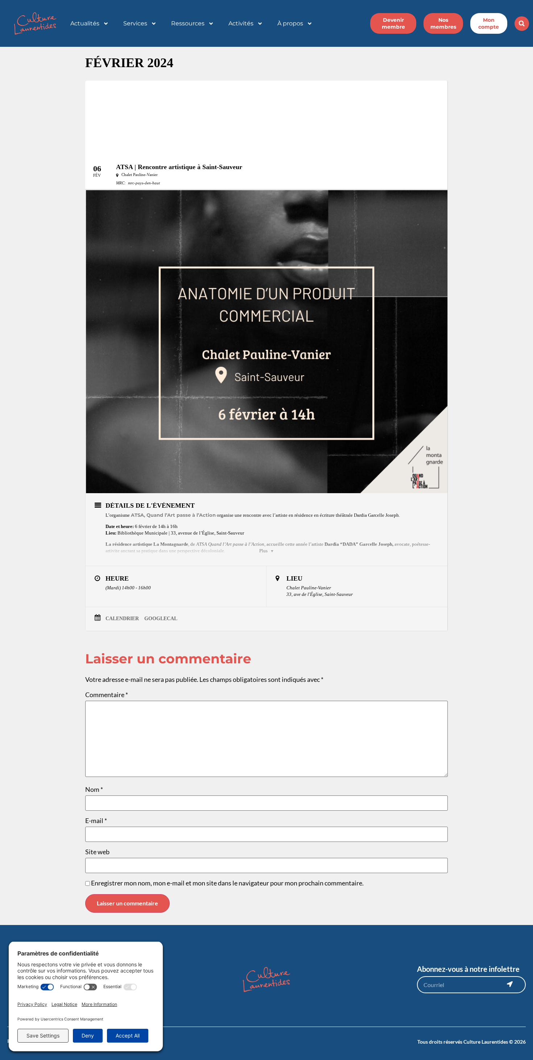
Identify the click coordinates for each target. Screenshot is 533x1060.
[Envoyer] (510, 984)
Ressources (187, 23)
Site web (97, 851)
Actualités (84, 23)
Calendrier (122, 618)
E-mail (96, 820)
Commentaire (106, 694)
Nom (94, 789)
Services (135, 23)
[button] (522, 23)
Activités (240, 23)
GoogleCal (160, 618)
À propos (290, 23)
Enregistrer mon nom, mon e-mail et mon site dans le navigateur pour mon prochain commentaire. (227, 883)
